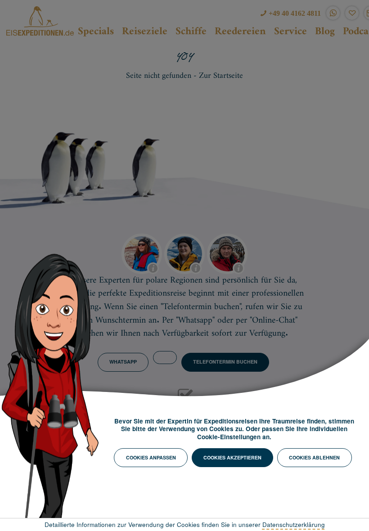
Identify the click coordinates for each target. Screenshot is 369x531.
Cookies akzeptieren (232, 457)
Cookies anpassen (151, 457)
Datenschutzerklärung (293, 524)
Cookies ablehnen (314, 457)
